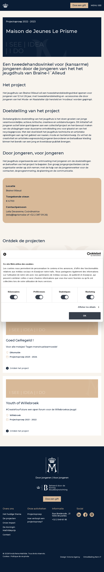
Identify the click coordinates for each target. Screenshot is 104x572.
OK (84, 316)
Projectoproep (34, 514)
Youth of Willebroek (22, 403)
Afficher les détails (87, 307)
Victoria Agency (73, 557)
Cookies (6, 556)
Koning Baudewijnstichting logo (52, 488)
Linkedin (79, 515)
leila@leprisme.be (16, 215)
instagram (92, 515)
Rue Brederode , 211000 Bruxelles (61, 515)
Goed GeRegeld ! (20, 340)
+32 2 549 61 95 (59, 519)
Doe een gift (79, 5)
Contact (6, 534)
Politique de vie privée (20, 556)
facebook (85, 515)
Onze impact (9, 523)
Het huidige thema (12, 514)
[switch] (39, 297)
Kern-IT (98, 557)
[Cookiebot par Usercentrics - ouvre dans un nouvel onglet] (89, 254)
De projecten (9, 518)
